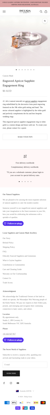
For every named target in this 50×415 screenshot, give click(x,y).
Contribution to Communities (14, 265)
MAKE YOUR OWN (25, 137)
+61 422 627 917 (9, 334)
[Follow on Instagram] (11, 383)
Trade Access (8, 283)
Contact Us (7, 278)
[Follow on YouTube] (18, 383)
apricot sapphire (31, 101)
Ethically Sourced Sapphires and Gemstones (19, 256)
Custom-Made (8, 76)
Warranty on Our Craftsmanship (15, 274)
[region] (25, 166)
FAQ (4, 252)
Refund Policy (8, 243)
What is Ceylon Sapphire (12, 260)
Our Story (6, 238)
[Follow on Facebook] (4, 383)
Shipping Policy (9, 247)
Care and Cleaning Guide (12, 269)
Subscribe (11, 373)
